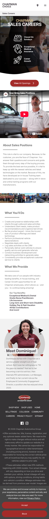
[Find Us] (37, 5)
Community (38, 412)
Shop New (14, 407)
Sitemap (39, 416)
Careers (10, 416)
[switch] (45, 5)
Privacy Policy (24, 416)
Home (37, 407)
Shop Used (26, 407)
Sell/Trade (11, 412)
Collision (24, 412)
